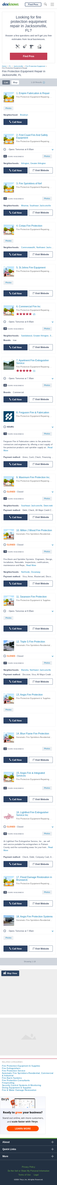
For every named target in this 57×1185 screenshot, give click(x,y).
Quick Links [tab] (9, 1149)
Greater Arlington (38, 163)
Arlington (25, 163)
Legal (36, 1175)
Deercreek (48, 506)
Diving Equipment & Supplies (16, 1087)
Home (4, 66)
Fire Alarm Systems (12, 1078)
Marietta (25, 670)
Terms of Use (24, 1175)
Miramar (24, 205)
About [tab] (6, 1142)
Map (15, 82)
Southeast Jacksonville (40, 205)
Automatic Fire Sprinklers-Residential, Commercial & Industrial (27, 1074)
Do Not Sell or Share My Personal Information (28, 1171)
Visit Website (42, 170)
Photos (8, 108)
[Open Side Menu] (52, 4)
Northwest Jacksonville (40, 670)
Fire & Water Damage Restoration (19, 1090)
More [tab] (5, 1156)
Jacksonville (18, 66)
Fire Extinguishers (11, 1068)
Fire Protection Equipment (35, 66)
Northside (25, 572)
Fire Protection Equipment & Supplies (33, 600)
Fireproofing (8, 1083)
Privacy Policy (28, 1167)
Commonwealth (28, 247)
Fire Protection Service (13, 1070)
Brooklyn (24, 115)
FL (10, 66)
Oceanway (36, 572)
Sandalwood (26, 336)
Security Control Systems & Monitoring (21, 1085)
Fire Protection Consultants (16, 1080)
